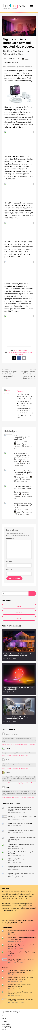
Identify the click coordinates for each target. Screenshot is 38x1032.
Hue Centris (19, 352)
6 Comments (28, 512)
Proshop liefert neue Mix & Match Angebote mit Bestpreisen (16, 718)
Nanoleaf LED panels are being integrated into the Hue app (21, 960)
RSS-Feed (4, 1021)
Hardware (23, 351)
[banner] (14, 6)
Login (19, 606)
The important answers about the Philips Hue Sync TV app (21, 845)
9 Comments (26, 479)
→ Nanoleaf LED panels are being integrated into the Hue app (18, 783)
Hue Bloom (11, 352)
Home (3, 1016)
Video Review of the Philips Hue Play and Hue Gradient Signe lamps (21, 971)
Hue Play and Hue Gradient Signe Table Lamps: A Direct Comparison (20, 978)
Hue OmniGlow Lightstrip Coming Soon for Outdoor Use (21, 945)
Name (9, 562)
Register (19, 612)
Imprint (4, 1029)
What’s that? (28, 67)
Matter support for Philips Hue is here (20, 823)
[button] (14, 358)
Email (9, 570)
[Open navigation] (31, 6)
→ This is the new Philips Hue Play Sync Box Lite (15, 755)
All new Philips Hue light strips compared (21, 830)
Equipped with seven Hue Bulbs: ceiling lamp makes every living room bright (28, 375)
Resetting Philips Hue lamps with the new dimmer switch (21, 874)
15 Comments (20, 445)
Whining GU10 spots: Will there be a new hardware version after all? (9, 375)
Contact (19, 618)
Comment (10, 538)
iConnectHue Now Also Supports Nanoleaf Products (21, 931)
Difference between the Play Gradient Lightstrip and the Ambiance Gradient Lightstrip (20, 809)
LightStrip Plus (27, 352)
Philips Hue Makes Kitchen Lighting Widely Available (21, 952)
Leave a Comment (12, 62)
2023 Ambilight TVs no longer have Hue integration (20, 859)
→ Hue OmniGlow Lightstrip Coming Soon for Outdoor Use (18, 797)
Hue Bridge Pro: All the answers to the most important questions (22, 817)
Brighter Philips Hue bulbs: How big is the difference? (21, 852)
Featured (17, 351)
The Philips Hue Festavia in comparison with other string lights (22, 838)
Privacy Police (6, 1024)
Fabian (27, 59)
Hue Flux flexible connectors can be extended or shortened (19, 985)
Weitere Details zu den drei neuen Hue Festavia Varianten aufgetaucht (18, 655)
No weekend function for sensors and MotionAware (20, 992)
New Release (19, 355)
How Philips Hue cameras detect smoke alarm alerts (20, 1000)
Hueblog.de (20, 920)
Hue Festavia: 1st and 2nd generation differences (20, 867)
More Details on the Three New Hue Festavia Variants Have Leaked (22, 938)
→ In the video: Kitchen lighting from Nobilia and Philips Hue (18, 744)
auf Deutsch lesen (22, 465)
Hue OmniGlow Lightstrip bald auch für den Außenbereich (18, 688)
